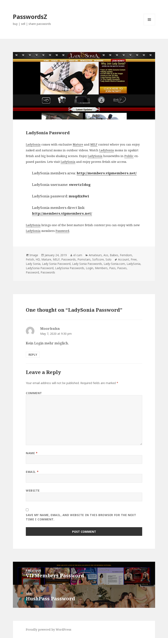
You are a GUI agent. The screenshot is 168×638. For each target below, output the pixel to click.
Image (34, 255)
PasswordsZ (30, 17)
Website (33, 490)
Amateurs (95, 255)
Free (134, 259)
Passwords (68, 259)
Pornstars (84, 259)
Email (32, 472)
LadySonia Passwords (69, 268)
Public (129, 156)
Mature (78, 144)
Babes (114, 255)
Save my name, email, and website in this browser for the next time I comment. (81, 517)
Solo (108, 259)
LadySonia (33, 144)
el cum (77, 255)
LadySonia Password (39, 268)
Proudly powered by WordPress (48, 629)
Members (101, 268)
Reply (32, 355)
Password (62, 231)
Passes (122, 268)
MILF (93, 144)
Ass (105, 255)
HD (38, 259)
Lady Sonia (33, 264)
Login (89, 268)
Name (31, 453)
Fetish (30, 259)
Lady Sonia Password (56, 264)
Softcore (98, 259)
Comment (34, 393)
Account (123, 259)
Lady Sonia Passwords (87, 264)
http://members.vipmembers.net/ (62, 213)
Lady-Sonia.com (114, 264)
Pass (112, 268)
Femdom (126, 255)
